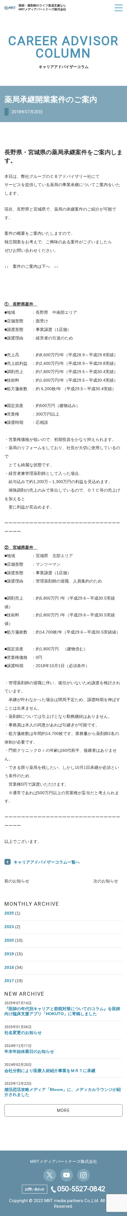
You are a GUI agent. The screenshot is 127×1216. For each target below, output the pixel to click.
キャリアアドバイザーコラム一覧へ (47, 862)
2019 (9, 953)
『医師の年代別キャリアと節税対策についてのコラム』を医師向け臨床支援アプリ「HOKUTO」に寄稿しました (62, 1011)
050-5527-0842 (81, 1189)
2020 (9, 940)
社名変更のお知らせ (23, 1032)
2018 (9, 967)
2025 (9, 913)
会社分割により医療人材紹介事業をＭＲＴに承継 (49, 1070)
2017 (9, 980)
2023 (9, 926)
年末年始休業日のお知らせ (29, 1051)
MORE (63, 1110)
